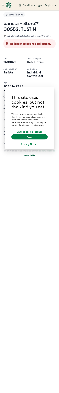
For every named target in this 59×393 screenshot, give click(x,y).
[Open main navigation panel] (3, 5)
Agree (29, 136)
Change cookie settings (29, 131)
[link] (8, 5)
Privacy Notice (29, 144)
